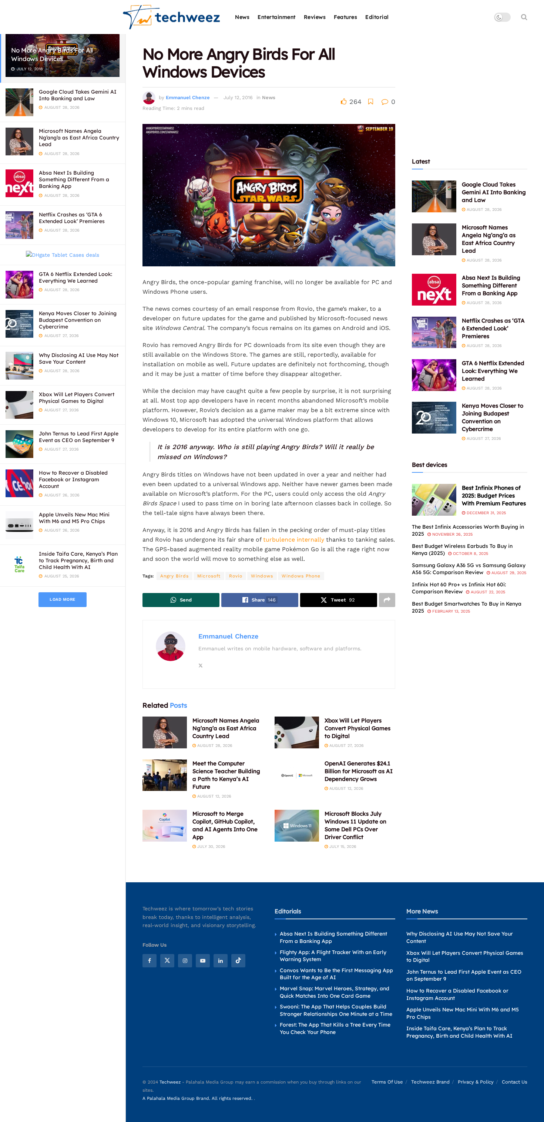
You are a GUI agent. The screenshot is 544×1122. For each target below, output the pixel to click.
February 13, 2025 (450, 611)
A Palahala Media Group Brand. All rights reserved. (198, 1098)
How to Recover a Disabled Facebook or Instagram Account (73, 479)
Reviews (315, 17)
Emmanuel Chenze (188, 97)
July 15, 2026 (342, 846)
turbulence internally (293, 539)
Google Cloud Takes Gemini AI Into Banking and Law (78, 95)
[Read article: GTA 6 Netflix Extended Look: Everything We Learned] (434, 375)
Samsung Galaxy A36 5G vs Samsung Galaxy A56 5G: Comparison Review (468, 569)
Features (345, 17)
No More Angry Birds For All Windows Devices (52, 54)
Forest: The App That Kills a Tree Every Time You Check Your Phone (335, 1028)
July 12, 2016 (238, 97)
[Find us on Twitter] (167, 960)
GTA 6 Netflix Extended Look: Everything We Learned (75, 277)
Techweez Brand (430, 1082)
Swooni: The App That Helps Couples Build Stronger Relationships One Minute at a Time (336, 1010)
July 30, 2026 (210, 846)
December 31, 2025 (485, 513)
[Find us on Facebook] (149, 960)
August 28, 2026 (214, 745)
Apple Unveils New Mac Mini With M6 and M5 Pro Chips (74, 518)
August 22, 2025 (487, 592)
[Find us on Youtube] (203, 960)
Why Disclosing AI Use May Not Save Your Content (78, 358)
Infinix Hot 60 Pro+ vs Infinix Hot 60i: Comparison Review (459, 588)
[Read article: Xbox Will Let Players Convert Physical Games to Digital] (297, 732)
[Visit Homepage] (172, 17)
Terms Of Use (387, 1082)
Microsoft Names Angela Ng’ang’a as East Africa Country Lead (79, 138)
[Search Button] (524, 17)
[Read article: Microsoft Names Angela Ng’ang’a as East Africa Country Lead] (164, 732)
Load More (62, 599)
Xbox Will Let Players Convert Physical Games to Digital (76, 397)
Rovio (235, 576)
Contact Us (514, 1082)
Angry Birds (174, 576)
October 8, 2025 (469, 553)
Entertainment (277, 17)
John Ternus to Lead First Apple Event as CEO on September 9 (78, 437)
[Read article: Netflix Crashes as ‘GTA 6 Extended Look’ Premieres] (434, 332)
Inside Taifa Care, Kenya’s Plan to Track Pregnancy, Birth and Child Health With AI (78, 560)
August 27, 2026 (346, 745)
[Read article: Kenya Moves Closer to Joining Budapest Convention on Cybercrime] (434, 418)
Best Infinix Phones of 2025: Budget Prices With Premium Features (494, 495)
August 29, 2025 (508, 572)
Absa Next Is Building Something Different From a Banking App (74, 179)
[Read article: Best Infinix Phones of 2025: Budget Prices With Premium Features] (434, 500)
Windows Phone (301, 576)
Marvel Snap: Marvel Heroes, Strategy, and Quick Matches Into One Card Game (334, 992)
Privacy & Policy (476, 1082)
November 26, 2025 (452, 534)
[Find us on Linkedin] (221, 960)
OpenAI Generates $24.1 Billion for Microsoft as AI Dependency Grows (359, 771)
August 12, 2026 (213, 796)
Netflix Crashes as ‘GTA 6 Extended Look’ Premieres (72, 218)
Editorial (377, 17)
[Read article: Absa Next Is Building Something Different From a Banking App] (434, 290)
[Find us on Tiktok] (238, 960)
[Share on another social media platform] (387, 600)
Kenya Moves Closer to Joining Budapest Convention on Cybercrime (78, 320)
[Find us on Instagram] (185, 960)
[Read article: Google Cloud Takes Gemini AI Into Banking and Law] (434, 196)
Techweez (170, 1082)
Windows (262, 576)
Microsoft (209, 576)
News (242, 17)
